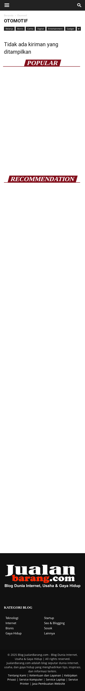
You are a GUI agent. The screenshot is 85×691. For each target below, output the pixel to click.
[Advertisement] (42, 123)
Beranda (8, 15)
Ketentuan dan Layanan (45, 675)
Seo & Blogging (54, 623)
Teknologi (12, 618)
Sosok (48, 628)
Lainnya (49, 633)
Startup (49, 618)
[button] (79, 5)
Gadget (70, 28)
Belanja (9, 28)
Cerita (30, 28)
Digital (40, 28)
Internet (11, 623)
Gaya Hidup (14, 633)
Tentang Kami (17, 675)
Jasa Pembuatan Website (48, 683)
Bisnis (20, 28)
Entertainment (55, 28)
